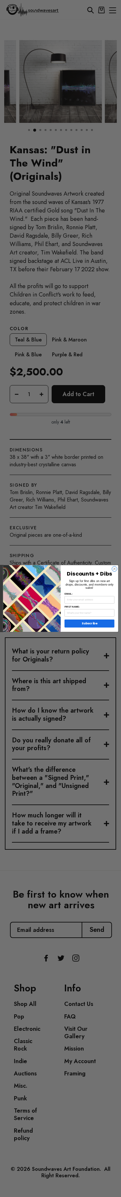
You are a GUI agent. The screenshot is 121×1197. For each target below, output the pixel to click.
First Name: (72, 607)
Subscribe (89, 623)
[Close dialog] (114, 568)
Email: (68, 594)
